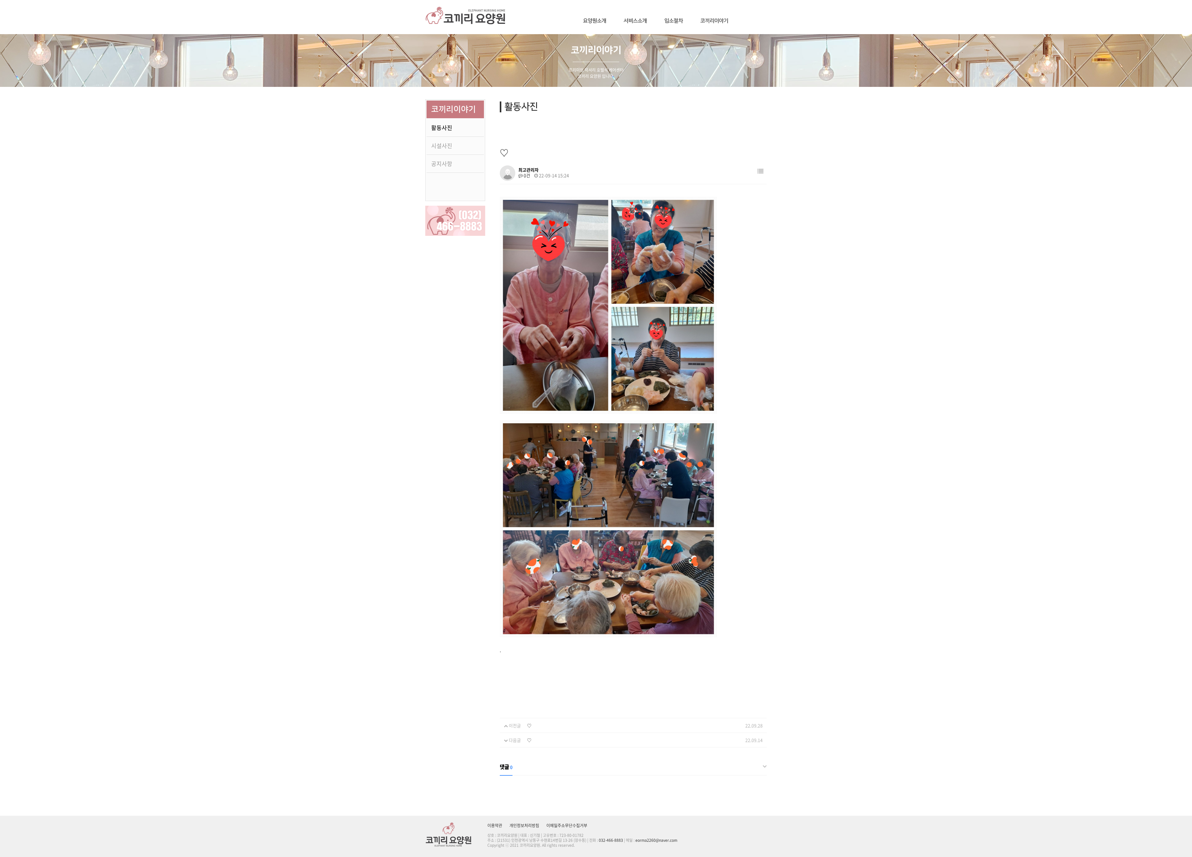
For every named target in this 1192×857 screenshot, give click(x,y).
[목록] (760, 170)
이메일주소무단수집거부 (566, 825)
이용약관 (494, 825)
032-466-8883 (611, 840)
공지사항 (441, 163)
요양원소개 (594, 21)
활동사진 (441, 127)
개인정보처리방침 (524, 825)
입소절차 (673, 21)
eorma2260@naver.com (656, 840)
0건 (526, 175)
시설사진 (441, 145)
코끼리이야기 (714, 21)
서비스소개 (635, 21)
